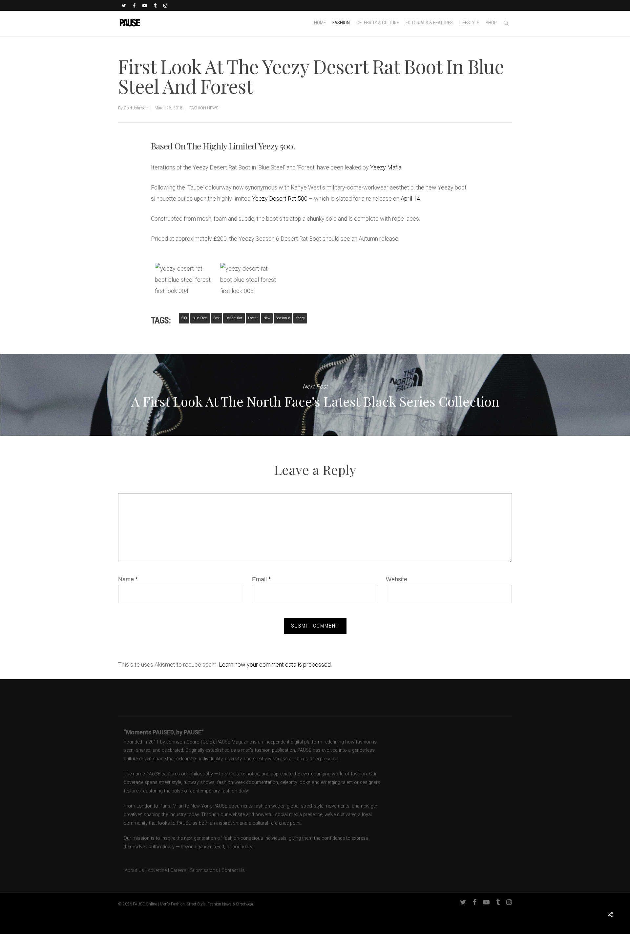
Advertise (157, 870)
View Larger (183, 273)
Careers (178, 870)
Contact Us (233, 870)
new (266, 318)
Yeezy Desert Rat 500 (279, 198)
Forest (253, 318)
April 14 (410, 198)
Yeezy (300, 318)
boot (216, 318)
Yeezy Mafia (385, 167)
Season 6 (283, 318)
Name (128, 579)
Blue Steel (200, 318)
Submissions (204, 870)
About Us (131, 870)
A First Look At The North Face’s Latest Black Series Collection (315, 395)
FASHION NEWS (203, 108)
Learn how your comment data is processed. (275, 664)
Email (261, 579)
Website (396, 579)
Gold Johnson (136, 108)
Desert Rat (233, 318)
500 (184, 318)
